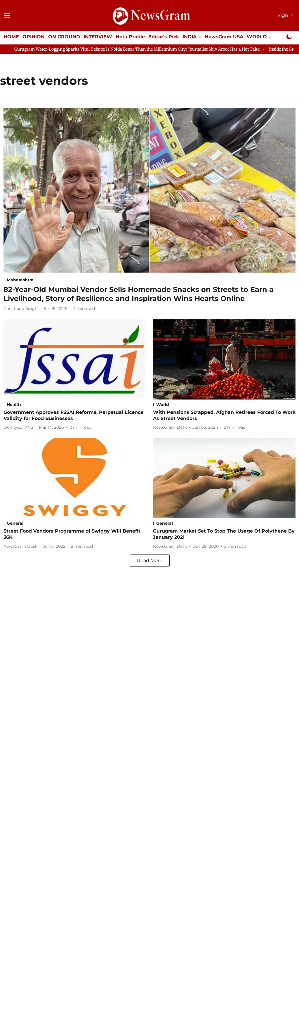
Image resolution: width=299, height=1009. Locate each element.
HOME (11, 36)
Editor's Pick (163, 36)
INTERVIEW (98, 36)
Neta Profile (130, 36)
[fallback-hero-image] (149, 190)
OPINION (33, 36)
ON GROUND (64, 36)
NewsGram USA (224, 36)
